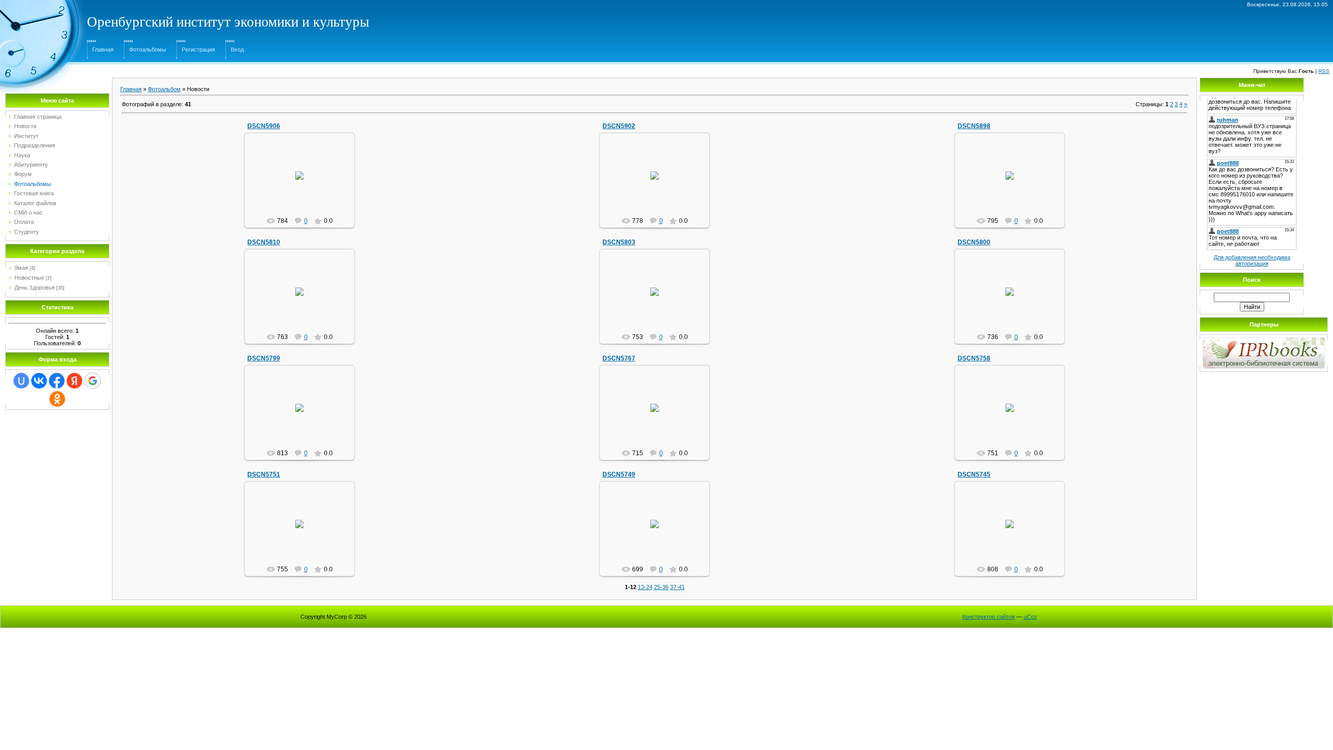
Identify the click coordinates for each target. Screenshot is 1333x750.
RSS (1323, 71)
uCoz (1030, 617)
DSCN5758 (974, 358)
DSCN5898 (974, 126)
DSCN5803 (618, 242)
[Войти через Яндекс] (74, 381)
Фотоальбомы (147, 49)
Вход (237, 49)
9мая (21, 268)
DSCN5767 (618, 358)
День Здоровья (35, 287)
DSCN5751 (263, 474)
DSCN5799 (263, 358)
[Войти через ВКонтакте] (39, 381)
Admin (304, 184)
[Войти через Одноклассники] (57, 399)
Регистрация (198, 49)
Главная (103, 49)
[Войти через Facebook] (57, 381)
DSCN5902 (618, 126)
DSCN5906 (263, 126)
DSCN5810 (263, 242)
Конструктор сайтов (988, 617)
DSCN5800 (974, 242)
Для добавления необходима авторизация (1252, 260)
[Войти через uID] (21, 381)
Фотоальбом (164, 89)
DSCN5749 (618, 474)
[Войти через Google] (92, 380)
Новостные (29, 277)
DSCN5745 (974, 474)
